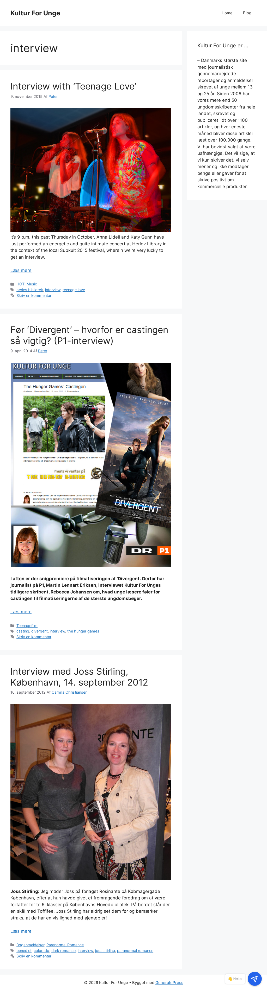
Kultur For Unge (35, 13)
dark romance (63, 950)
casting (22, 631)
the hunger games (83, 631)
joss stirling (105, 950)
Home (227, 12)
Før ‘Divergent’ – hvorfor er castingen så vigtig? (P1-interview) (89, 335)
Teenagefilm (27, 625)
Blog (247, 12)
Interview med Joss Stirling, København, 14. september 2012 (79, 677)
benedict (24, 950)
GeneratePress (169, 982)
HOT (20, 284)
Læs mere (21, 270)
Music (32, 284)
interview (52, 289)
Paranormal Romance (65, 945)
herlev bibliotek (29, 289)
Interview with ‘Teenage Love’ (73, 86)
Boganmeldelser (30, 945)
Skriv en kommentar (33, 295)
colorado (41, 950)
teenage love (74, 289)
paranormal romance (135, 950)
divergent (39, 631)
